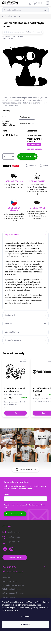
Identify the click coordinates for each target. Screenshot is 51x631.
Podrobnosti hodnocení (34, 32)
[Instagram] (11, 548)
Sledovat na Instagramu (28, 469)
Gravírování (6, 577)
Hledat (45, 10)
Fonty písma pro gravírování (13, 585)
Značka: (7, 38)
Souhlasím (25, 624)
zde (16, 610)
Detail (15, 413)
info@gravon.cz (13, 532)
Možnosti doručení (34, 149)
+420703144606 (13, 537)
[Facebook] (4, 548)
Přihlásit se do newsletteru (15, 514)
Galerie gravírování (9, 581)
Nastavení (25, 616)
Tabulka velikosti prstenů (11, 589)
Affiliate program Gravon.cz (13, 593)
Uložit (16, 166)
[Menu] (48, 3)
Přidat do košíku (25, 156)
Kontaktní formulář (15, 557)
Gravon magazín (8, 597)
